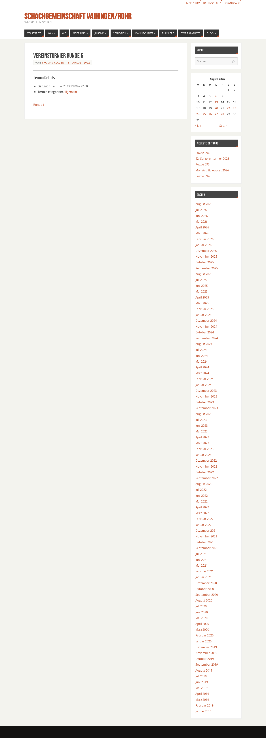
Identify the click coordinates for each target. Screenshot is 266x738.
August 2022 (203, 484)
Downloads (232, 3)
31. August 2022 (79, 62)
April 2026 (202, 227)
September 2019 (206, 664)
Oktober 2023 (204, 402)
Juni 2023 (201, 426)
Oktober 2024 (204, 332)
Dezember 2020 (206, 583)
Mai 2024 (201, 361)
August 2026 (203, 204)
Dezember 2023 (206, 391)
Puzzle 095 (202, 164)
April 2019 (202, 694)
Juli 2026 (201, 210)
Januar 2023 (203, 455)
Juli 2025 (201, 280)
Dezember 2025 (206, 251)
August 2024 (203, 344)
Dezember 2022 (206, 460)
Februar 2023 (204, 449)
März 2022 (202, 513)
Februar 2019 (204, 705)
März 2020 (202, 630)
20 (216, 108)
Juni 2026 (201, 216)
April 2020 (202, 624)
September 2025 (206, 268)
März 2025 (202, 303)
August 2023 (203, 414)
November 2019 (206, 653)
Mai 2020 (201, 618)
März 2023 (202, 443)
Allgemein (70, 92)
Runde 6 (39, 105)
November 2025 (206, 256)
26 (210, 114)
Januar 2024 (203, 385)
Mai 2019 (201, 688)
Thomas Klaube (53, 62)
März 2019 (202, 700)
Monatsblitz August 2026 (212, 170)
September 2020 (206, 595)
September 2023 (206, 408)
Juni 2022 (201, 496)
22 (228, 108)
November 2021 (206, 536)
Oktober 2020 (204, 589)
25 (204, 114)
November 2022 (206, 466)
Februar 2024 (204, 379)
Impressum (192, 3)
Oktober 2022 (204, 472)
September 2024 (206, 338)
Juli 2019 (201, 676)
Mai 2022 (201, 501)
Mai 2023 (201, 431)
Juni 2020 (201, 612)
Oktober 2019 (204, 659)
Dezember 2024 (206, 321)
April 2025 (202, 297)
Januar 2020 (203, 641)
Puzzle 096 (202, 153)
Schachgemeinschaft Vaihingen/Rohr (78, 16)
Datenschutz (212, 3)
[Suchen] (233, 62)
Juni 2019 (201, 682)
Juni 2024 (201, 356)
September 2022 (206, 478)
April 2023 (202, 437)
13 (216, 102)
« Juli (198, 126)
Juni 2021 (201, 560)
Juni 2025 (201, 286)
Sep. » (223, 126)
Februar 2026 (204, 239)
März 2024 (202, 373)
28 (222, 114)
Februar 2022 (204, 519)
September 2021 (206, 548)
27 (216, 114)
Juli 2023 (201, 420)
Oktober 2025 (204, 262)
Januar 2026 (203, 245)
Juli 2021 (201, 554)
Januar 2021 (203, 577)
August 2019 (203, 670)
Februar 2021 (204, 571)
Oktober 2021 (204, 542)
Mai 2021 (201, 565)
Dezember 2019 (206, 647)
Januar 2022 (203, 525)
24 (198, 114)
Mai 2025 (201, 291)
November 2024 (206, 327)
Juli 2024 (201, 350)
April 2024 (202, 367)
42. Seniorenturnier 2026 (212, 159)
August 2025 (203, 274)
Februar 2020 (204, 635)
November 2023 (206, 396)
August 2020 (203, 600)
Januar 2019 (203, 711)
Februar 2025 (204, 309)
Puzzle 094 (202, 176)
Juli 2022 (201, 490)
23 (234, 108)
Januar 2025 (203, 315)
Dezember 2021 (206, 531)
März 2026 (202, 233)
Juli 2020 (201, 606)
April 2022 (202, 507)
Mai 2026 (201, 222)
